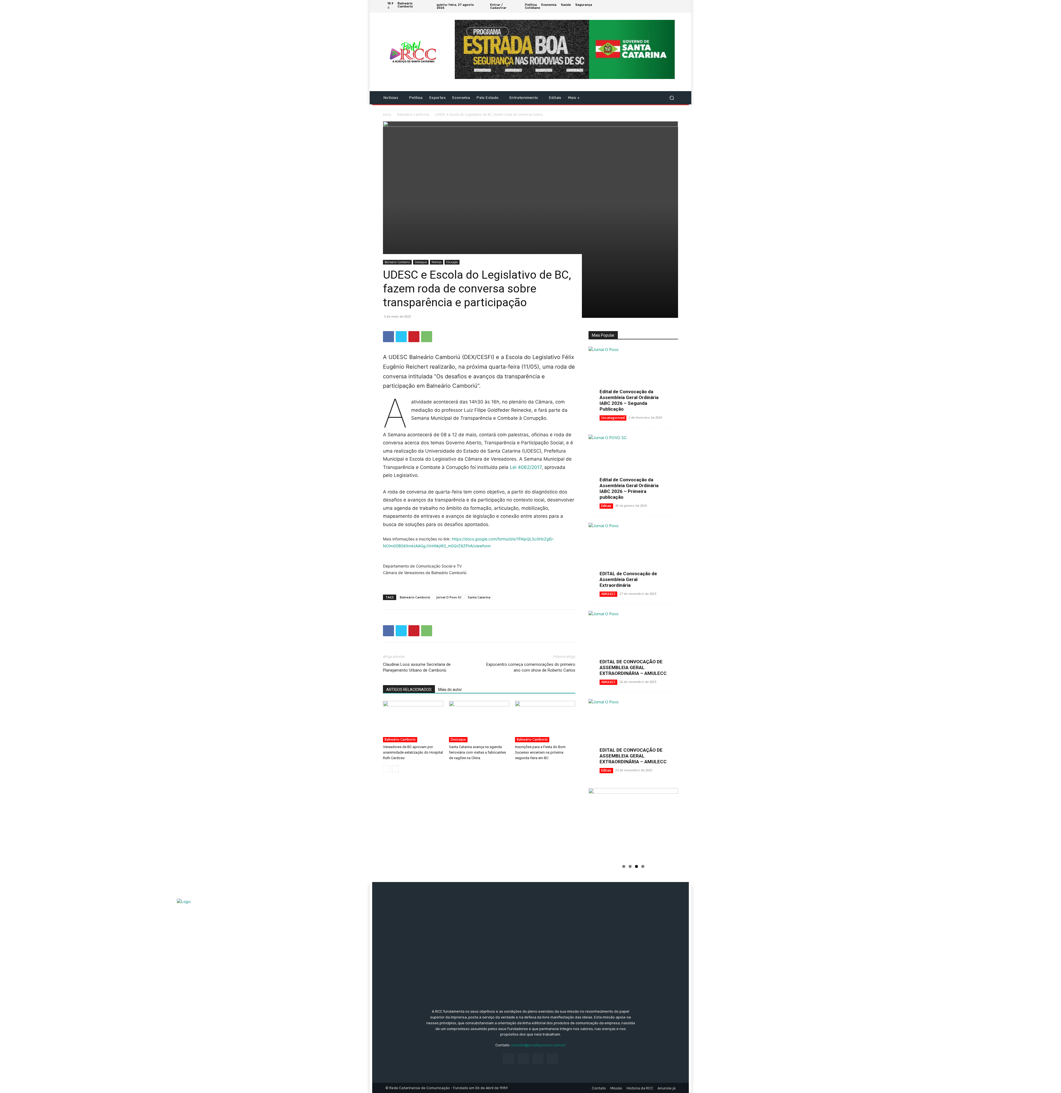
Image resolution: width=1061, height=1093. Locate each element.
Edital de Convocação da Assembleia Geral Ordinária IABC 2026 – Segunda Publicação (629, 400)
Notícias (437, 262)
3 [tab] (636, 866)
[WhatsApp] (426, 336)
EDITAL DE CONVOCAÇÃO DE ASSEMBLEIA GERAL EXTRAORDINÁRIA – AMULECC (633, 667)
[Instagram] (661, 6)
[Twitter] (668, 6)
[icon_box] (615, 7)
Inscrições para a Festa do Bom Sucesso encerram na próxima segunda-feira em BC (540, 752)
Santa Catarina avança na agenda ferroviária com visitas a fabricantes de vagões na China (477, 752)
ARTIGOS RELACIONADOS (409, 689)
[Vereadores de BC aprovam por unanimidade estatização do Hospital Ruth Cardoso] (413, 721)
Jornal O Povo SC (449, 597)
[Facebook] (655, 6)
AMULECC (608, 594)
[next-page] (395, 768)
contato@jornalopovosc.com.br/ (538, 1045)
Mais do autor (450, 689)
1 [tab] (623, 866)
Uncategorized (613, 417)
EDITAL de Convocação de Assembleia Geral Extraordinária (628, 579)
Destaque (421, 262)
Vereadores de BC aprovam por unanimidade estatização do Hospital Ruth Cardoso (413, 752)
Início (387, 114)
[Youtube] (674, 6)
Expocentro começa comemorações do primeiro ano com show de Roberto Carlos (530, 667)
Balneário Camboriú (413, 114)
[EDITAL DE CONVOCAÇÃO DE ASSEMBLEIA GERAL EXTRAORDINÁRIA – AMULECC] (633, 643)
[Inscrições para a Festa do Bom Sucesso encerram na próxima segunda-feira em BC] (545, 721)
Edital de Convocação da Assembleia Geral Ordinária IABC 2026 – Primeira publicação (629, 488)
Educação (452, 262)
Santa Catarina (479, 597)
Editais (606, 505)
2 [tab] (630, 866)
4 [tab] (642, 866)
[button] (671, 97)
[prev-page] (386, 768)
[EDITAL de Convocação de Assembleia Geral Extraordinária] (633, 555)
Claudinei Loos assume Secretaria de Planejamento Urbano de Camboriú (417, 667)
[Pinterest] (413, 336)
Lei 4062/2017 (526, 467)
